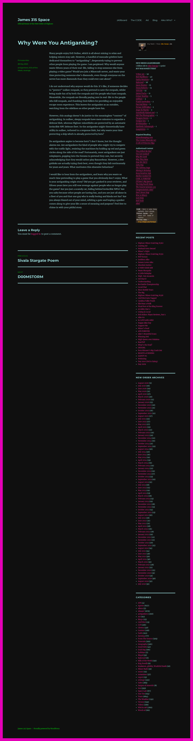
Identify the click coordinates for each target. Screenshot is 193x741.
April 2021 (142, 559)
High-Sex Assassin (146, 276)
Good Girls (142, 647)
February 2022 (144, 532)
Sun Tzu (141, 694)
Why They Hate (142, 159)
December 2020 (144, 570)
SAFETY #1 (142, 356)
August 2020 (143, 581)
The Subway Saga (143, 168)
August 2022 (143, 515)
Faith (140, 633)
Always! (141, 611)
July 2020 (142, 584)
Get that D (142, 279)
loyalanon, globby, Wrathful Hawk (152, 666)
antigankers (23, 68)
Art (147, 20)
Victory (141, 702)
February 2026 (144, 399)
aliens (140, 608)
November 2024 (144, 441)
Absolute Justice (144, 265)
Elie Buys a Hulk (144, 304)
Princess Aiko (23, 60)
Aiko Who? (166, 20)
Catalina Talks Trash (146, 301)
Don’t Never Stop (142, 192)
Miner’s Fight (144, 251)
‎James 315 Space (34, 19)
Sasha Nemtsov (142, 80)
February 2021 (144, 565)
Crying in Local (144, 312)
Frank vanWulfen (143, 102)
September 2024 (145, 446)
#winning (142, 359)
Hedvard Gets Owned (146, 248)
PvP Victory (142, 257)
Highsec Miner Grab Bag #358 (150, 295)
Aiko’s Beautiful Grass (147, 334)
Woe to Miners (141, 195)
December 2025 (144, 405)
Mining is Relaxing (143, 170)
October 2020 (143, 576)
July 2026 (142, 386)
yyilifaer (139, 99)
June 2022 (142, 521)
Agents (141, 606)
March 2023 (143, 496)
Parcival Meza (141, 104)
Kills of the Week (145, 661)
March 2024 (143, 463)
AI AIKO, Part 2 (144, 309)
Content (141, 630)
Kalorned (140, 82)
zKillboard (122, 20)
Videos (141, 705)
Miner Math (143, 669)
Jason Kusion (141, 85)
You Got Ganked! (142, 154)
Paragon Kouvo (142, 118)
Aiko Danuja (153, 66)
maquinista (140, 129)
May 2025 (142, 424)
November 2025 (144, 408)
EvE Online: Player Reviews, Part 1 (152, 315)
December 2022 (144, 504)
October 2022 (143, 510)
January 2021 (143, 567)
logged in (36, 234)
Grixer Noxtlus (142, 96)
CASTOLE (142, 622)
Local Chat (142, 287)
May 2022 (142, 523)
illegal (140, 655)
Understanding (144, 282)
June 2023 (142, 488)
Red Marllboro (142, 77)
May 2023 (142, 490)
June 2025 (142, 422)
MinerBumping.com (144, 137)
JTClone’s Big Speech (144, 181)
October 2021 (143, 543)
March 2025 (143, 430)
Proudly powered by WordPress (47, 728)
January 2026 (143, 402)
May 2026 (142, 391)
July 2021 (141, 551)
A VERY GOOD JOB (145, 268)
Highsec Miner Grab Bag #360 (150, 243)
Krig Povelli (142, 663)
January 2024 (143, 468)
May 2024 (142, 457)
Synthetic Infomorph (145, 126)
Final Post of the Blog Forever (150, 306)
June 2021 (142, 554)
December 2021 (144, 537)
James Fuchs (141, 93)
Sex (139, 688)
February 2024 (144, 466)
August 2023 (143, 482)
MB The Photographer (145, 115)
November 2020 (144, 573)
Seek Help (140, 198)
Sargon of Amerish (146, 685)
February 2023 (144, 499)
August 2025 (143, 416)
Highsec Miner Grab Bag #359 (150, 254)
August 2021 (143, 548)
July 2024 (142, 452)
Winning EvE (143, 337)
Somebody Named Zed (145, 113)
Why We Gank (141, 157)
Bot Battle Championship (148, 284)
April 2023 (142, 493)
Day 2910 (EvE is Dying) (148, 361)
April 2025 (142, 427)
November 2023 (144, 474)
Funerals (141, 641)
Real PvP (141, 342)
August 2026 (143, 383)
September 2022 (145, 512)
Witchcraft (142, 707)
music (140, 672)
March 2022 (143, 529)
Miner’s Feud (143, 328)
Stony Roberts (142, 88)
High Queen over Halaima (148, 339)
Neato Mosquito (144, 271)
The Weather (143, 699)
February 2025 (144, 433)
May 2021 (142, 556)
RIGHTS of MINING (146, 353)
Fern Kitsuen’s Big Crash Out (150, 350)
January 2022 (143, 534)
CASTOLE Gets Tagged (147, 298)
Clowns (141, 628)
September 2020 (145, 578)
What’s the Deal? (145, 345)
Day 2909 (142, 364)
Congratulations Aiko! (144, 190)
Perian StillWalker (143, 107)
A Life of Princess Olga (145, 143)
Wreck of (141, 710)
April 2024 (142, 460)
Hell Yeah (140, 201)
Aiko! (138, 203)
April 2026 (142, 394)
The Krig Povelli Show (144, 184)
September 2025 (145, 413)
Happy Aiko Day (144, 323)
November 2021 (144, 540)
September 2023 (145, 479)
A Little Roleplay (144, 273)
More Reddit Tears (145, 290)
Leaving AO (142, 246)
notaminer (142, 674)
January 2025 (143, 435)
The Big (141, 293)
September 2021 (144, 545)
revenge (26, 70)
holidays (141, 652)
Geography (142, 644)
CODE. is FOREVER (143, 179)
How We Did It (141, 162)
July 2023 (142, 485)
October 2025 (143, 410)
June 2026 (142, 388)
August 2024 (143, 449)
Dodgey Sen (141, 121)
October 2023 (143, 477)
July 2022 (142, 518)
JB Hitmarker (141, 124)
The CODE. (136, 20)
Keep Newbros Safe (143, 173)
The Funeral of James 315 (146, 187)
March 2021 (143, 562)
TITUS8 (139, 91)
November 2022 (144, 507)
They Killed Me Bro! (143, 151)
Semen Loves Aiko (145, 262)
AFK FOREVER (144, 331)
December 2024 (144, 438)
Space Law (142, 691)
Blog (155, 20)
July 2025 (142, 419)
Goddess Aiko (143, 259)
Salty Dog (139, 165)
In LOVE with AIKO (145, 320)
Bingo (140, 619)
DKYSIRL (141, 348)
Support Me (143, 326)
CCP (139, 625)
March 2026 (143, 397)
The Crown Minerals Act (146, 140)
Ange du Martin (142, 110)
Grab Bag (142, 650)
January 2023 (143, 501)
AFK (139, 603)
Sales (140, 683)
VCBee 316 (140, 74)
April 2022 (142, 526)
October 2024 (143, 444)
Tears (140, 696)
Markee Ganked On (143, 176)
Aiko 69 (141, 317)
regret (140, 677)
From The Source (145, 639)
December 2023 (144, 471)
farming (141, 636)
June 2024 (142, 455)
